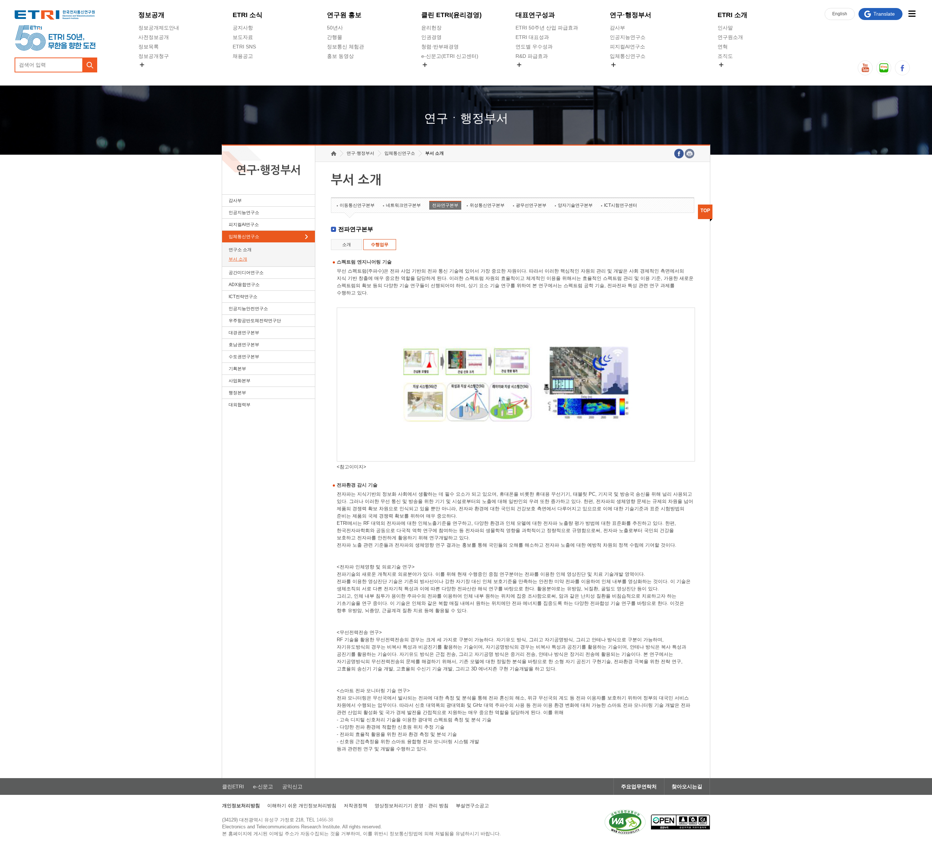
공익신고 (431, 73)
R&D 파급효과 (532, 56)
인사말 (725, 28)
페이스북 (902, 67)
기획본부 (237, 368)
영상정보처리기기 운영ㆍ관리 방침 (412, 805)
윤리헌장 (431, 28)
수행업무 (379, 244)
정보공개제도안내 (158, 28)
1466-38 (324, 820)
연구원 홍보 (344, 15)
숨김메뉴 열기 (142, 64)
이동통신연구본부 (357, 205)
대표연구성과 (535, 15)
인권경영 (431, 37)
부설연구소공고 (472, 805)
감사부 (617, 28)
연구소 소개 (240, 249)
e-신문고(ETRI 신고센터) (449, 56)
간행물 (334, 37)
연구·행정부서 (630, 15)
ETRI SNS (244, 46)
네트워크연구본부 (403, 205)
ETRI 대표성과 (532, 37)
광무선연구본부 (531, 205)
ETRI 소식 (247, 15)
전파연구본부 (445, 205)
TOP (705, 210)
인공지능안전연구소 (248, 308)
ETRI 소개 (732, 15)
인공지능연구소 (627, 37)
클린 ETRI (451, 15)
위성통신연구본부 (487, 205)
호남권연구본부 (244, 344)
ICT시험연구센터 (620, 205)
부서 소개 (238, 259)
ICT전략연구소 (243, 296)
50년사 (335, 28)
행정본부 (237, 392)
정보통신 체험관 (345, 46)
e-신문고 (263, 786)
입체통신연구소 (627, 56)
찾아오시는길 (687, 786)
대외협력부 (239, 404)
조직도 (725, 56)
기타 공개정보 (734, 73)
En (839, 13)
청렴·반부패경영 (440, 46)
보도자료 (243, 37)
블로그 (883, 67)
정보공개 (151, 15)
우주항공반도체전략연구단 (255, 320)
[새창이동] (625, 822)
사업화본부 (239, 380)
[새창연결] (679, 153)
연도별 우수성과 (534, 46)
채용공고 (243, 56)
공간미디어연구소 (630, 73)
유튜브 (865, 67)
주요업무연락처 (639, 786)
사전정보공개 (153, 37)
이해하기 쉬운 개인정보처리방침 (301, 805)
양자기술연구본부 (575, 205)
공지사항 (243, 28)
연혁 (723, 46)
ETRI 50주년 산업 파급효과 (547, 28)
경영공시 (148, 73)
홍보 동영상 (340, 56)
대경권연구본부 (244, 332)
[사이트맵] (911, 13)
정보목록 (148, 46)
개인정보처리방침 (241, 805)
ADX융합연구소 (244, 284)
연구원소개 (730, 37)
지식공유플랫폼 (533, 73)
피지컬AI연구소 (627, 46)
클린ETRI (233, 786)
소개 (346, 244)
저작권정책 (355, 805)
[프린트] (689, 153)
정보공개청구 (153, 56)
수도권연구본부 (244, 356)
